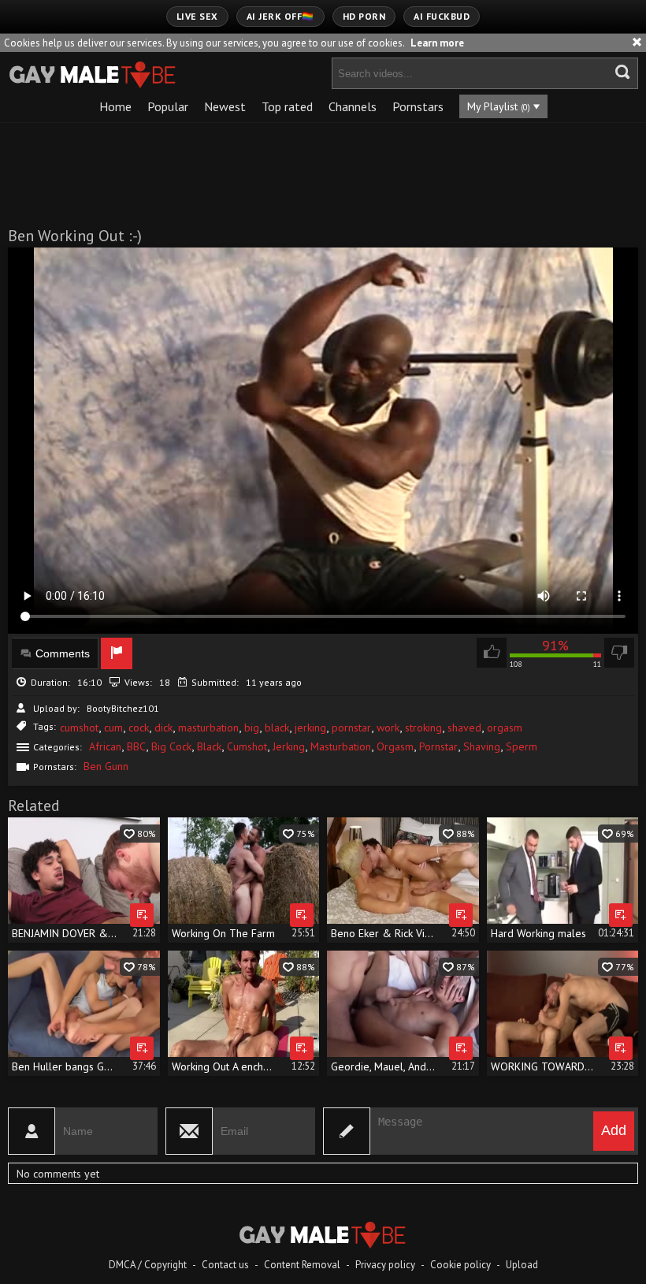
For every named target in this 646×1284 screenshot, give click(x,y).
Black (209, 746)
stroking (423, 727)
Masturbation (340, 746)
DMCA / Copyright (148, 1265)
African (105, 746)
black (277, 727)
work (388, 727)
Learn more (437, 43)
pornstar (351, 727)
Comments (62, 653)
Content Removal (302, 1265)
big (251, 727)
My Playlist (498, 106)
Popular (167, 106)
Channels (353, 106)
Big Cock (171, 746)
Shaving (481, 746)
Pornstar (438, 746)
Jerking (289, 746)
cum (113, 727)
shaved (464, 727)
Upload (522, 1265)
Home (115, 106)
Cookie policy (460, 1265)
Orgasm (395, 746)
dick (163, 727)
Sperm (521, 746)
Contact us (225, 1265)
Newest (225, 106)
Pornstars (418, 106)
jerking (310, 727)
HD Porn (364, 16)
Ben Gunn (106, 766)
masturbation (208, 727)
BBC (136, 746)
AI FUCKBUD (442, 16)
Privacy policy (385, 1265)
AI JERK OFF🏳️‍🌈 (280, 16)
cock (138, 727)
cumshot (79, 727)
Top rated (287, 106)
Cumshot (247, 746)
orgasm (504, 727)
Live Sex (197, 16)
